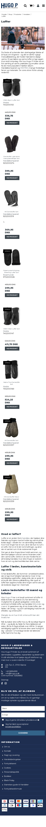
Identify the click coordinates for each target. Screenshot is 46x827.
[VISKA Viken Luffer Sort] (11, 316)
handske (26, 538)
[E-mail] (23, 715)
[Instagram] (6, 683)
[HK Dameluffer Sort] (11, 199)
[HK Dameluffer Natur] (11, 484)
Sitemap (4, 680)
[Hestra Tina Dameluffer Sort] (11, 369)
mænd (4, 606)
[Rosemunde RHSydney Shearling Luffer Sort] (11, 258)
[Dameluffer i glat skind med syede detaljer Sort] (11, 144)
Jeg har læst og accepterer (17, 725)
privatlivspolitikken (13, 727)
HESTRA (24, 68)
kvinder (38, 604)
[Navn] (23, 708)
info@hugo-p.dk (12, 673)
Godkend (23, 733)
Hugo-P (8, 597)
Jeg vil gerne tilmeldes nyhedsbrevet (21, 719)
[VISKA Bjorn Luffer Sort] (11, 87)
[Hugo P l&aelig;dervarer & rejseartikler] (11, 5)
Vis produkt (12, 123)
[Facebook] (2, 683)
